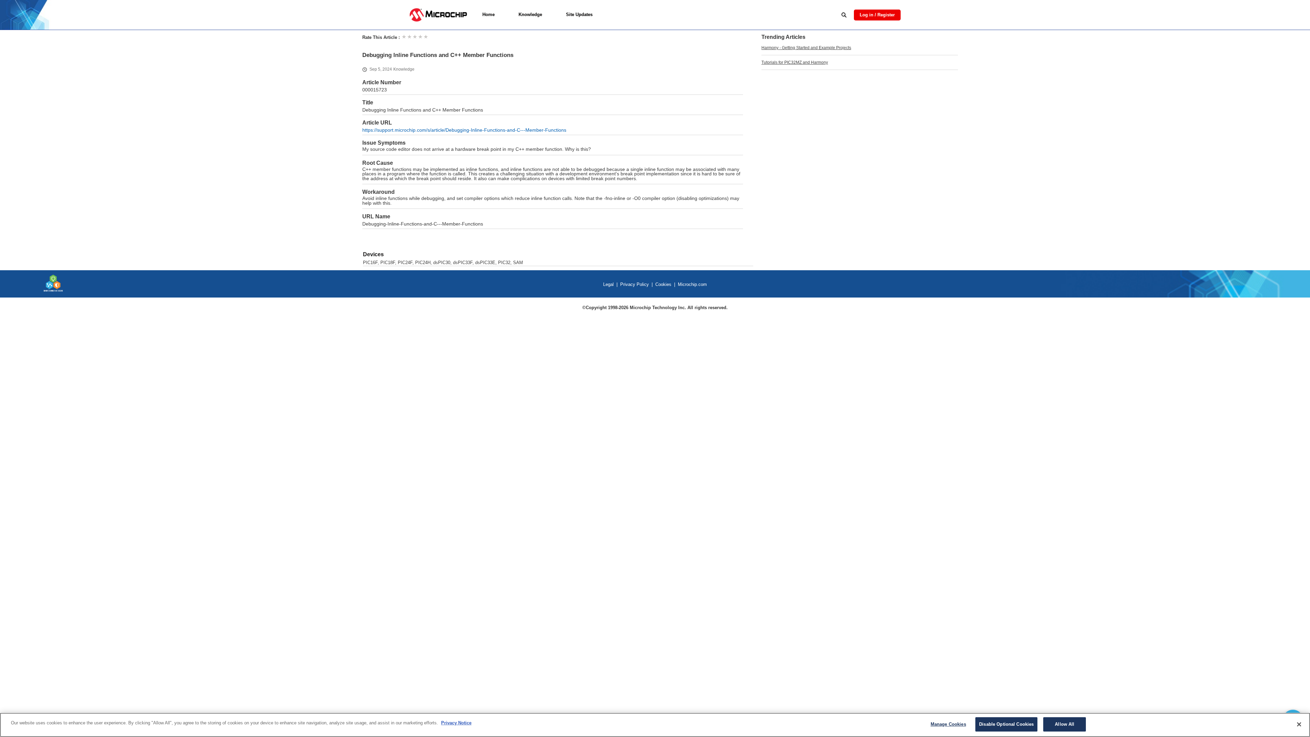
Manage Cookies (948, 724)
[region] (655, 725)
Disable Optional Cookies (1006, 724)
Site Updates (579, 14)
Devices (373, 254)
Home (488, 14)
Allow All (1064, 724)
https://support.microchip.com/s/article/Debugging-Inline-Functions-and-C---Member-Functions (464, 130)
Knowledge (530, 14)
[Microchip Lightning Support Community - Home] (438, 14)
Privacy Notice (456, 722)
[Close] (1299, 724)
